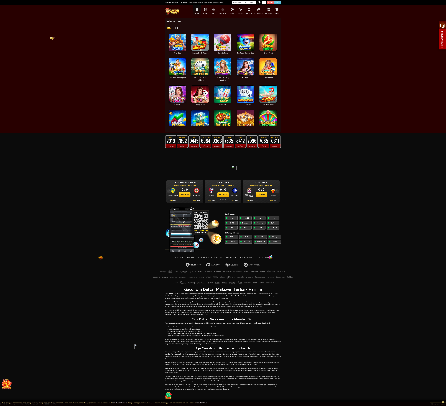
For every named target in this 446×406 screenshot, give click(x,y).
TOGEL (205, 13)
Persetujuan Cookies (119, 403)
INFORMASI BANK (216, 257)
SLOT (214, 13)
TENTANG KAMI (178, 257)
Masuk (270, 2)
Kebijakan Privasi (202, 403)
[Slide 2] (222, 200)
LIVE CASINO (223, 13)
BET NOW (185, 195)
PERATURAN (202, 257)
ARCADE (249, 13)
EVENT (277, 13)
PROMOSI (268, 13)
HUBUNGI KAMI (231, 257)
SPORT (232, 13)
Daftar (277, 2)
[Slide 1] (220, 200)
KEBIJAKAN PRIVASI (246, 257)
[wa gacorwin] (168, 395)
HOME (197, 13)
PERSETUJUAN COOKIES (265, 257)
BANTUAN (190, 257)
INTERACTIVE (258, 13)
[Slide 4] (225, 200)
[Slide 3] (223, 200)
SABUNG (241, 13)
